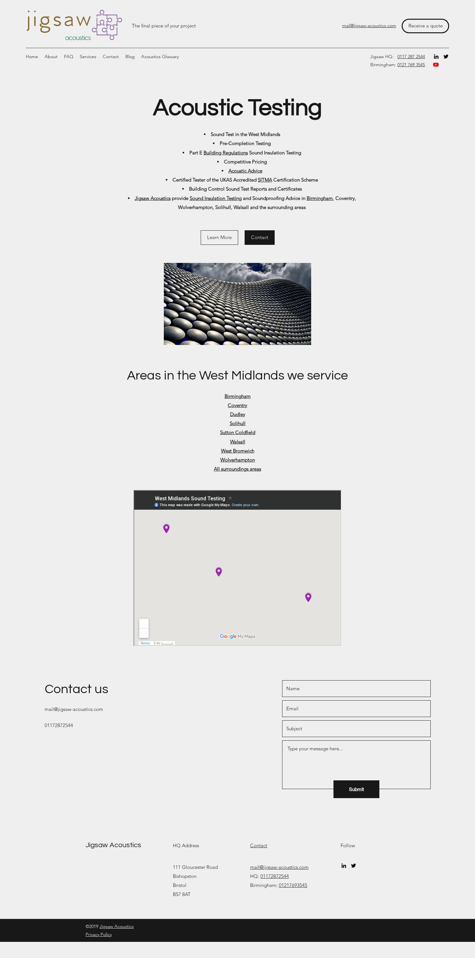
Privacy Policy (99, 934)
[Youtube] (436, 64)
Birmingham (320, 198)
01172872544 (274, 876)
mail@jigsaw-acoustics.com (74, 709)
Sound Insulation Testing (216, 198)
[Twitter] (446, 56)
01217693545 (293, 885)
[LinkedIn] (436, 56)
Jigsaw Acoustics (153, 198)
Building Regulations (226, 153)
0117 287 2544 (411, 56)
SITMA (265, 180)
